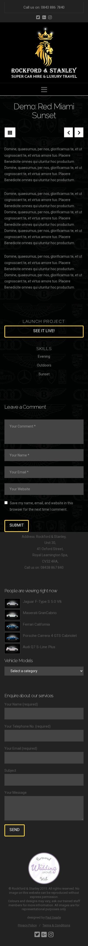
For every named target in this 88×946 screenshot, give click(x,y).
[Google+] (44, 17)
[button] (44, 89)
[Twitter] (38, 17)
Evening (44, 356)
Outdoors (44, 365)
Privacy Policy (27, 925)
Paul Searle (53, 917)
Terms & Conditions (56, 925)
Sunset (44, 374)
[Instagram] (50, 17)
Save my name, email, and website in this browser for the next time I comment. (41, 506)
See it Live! (44, 330)
